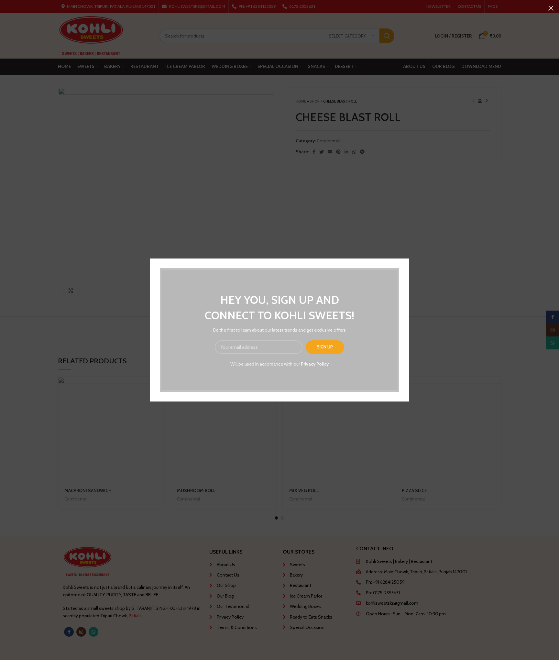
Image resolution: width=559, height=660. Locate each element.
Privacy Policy (315, 364)
